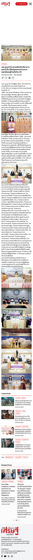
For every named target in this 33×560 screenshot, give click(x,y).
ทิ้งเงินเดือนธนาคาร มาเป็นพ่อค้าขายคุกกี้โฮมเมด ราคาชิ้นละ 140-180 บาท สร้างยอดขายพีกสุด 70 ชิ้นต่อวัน (23, 419)
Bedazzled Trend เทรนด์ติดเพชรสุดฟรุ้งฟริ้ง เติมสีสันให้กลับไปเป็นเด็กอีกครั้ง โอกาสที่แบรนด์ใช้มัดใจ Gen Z (23, 432)
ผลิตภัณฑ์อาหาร (9, 457)
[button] (13, 520)
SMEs (23, 411)
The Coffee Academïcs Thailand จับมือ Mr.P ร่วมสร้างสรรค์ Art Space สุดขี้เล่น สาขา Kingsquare (8, 489)
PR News (4, 64)
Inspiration (25, 426)
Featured (18, 411)
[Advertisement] (16, 25)
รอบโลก (23, 398)
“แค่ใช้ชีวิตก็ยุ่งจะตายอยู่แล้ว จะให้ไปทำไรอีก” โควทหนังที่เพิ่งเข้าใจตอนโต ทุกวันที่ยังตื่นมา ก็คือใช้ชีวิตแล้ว (23, 448)
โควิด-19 (26, 457)
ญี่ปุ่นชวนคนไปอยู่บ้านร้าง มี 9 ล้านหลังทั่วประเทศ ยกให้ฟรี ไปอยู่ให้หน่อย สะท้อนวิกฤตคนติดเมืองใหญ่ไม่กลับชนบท (23, 403)
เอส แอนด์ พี (18, 457)
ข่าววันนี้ (18, 398)
